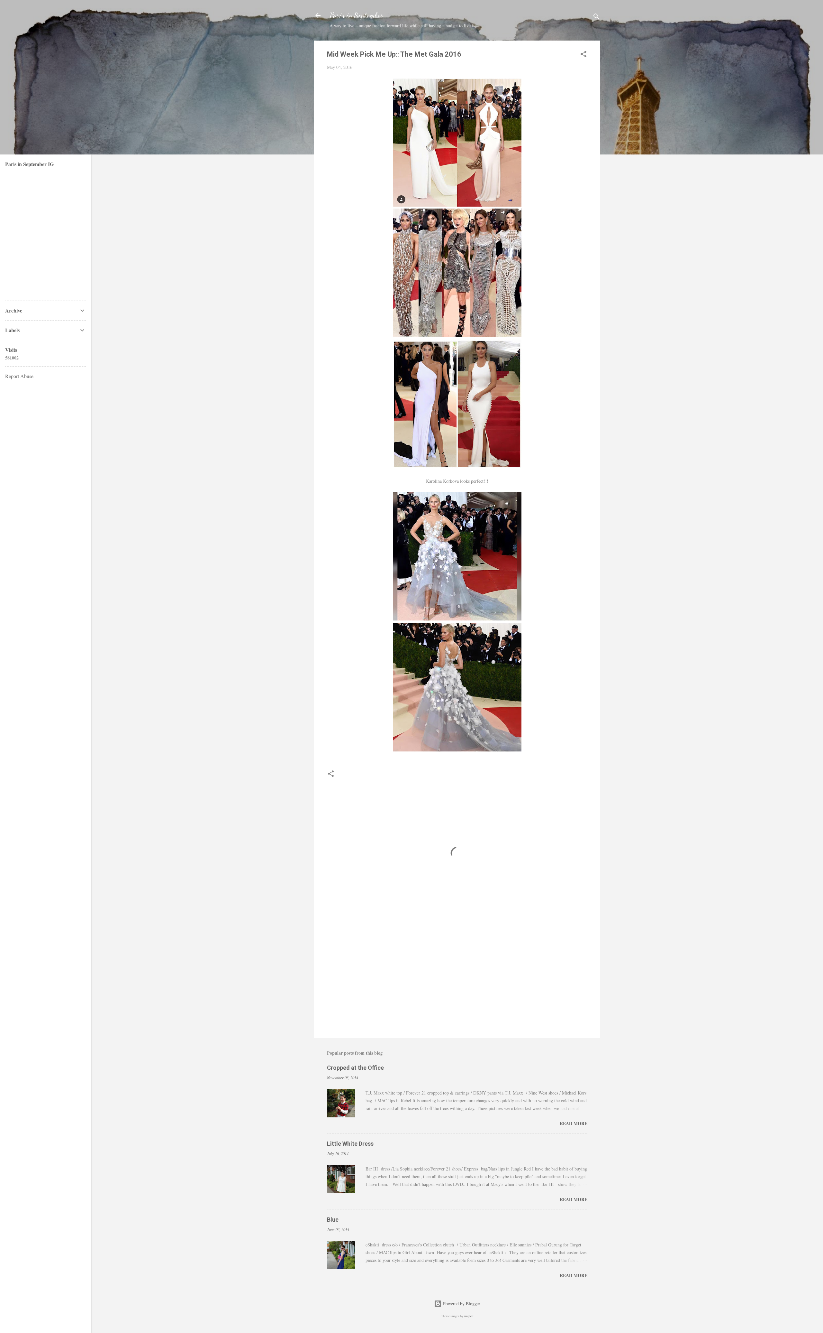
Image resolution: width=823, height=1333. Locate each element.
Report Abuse (19, 376)
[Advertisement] (457, 978)
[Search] (596, 17)
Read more (573, 1123)
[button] (583, 55)
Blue (333, 1219)
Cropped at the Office (355, 1067)
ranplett (469, 1316)
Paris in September (357, 15)
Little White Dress (350, 1143)
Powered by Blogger (461, 1303)
